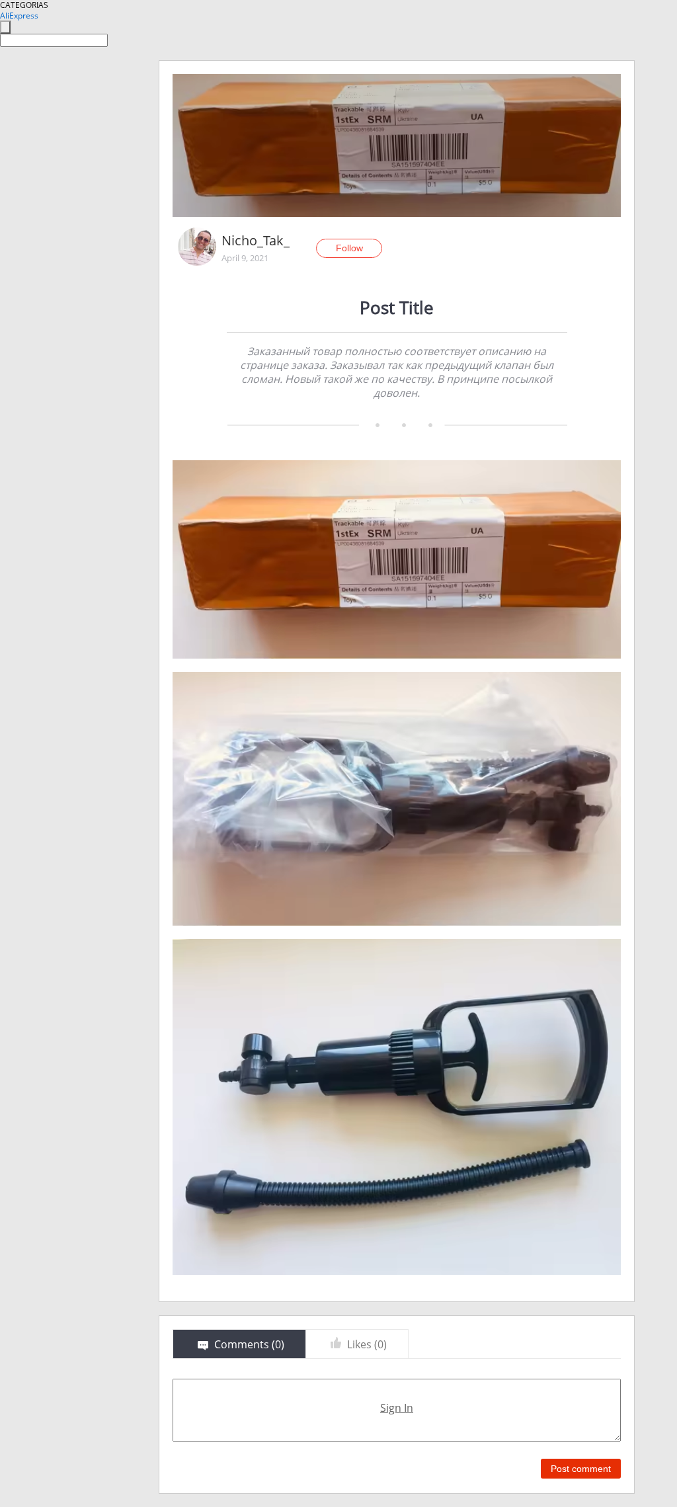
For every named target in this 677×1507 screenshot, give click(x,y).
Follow (349, 248)
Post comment (581, 1468)
